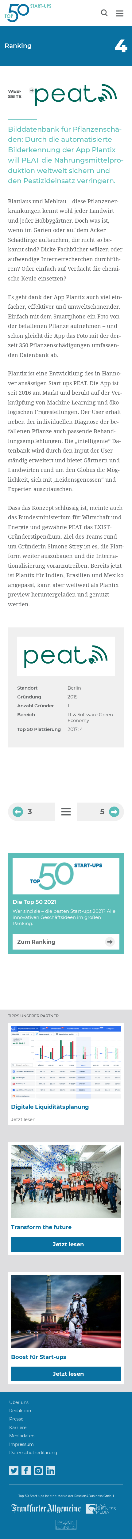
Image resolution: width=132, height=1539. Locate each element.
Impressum (21, 1444)
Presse (16, 1419)
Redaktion (20, 1410)
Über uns (19, 1402)
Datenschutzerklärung (33, 1452)
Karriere (17, 1427)
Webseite (14, 93)
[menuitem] (19, 1402)
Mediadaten (21, 1436)
